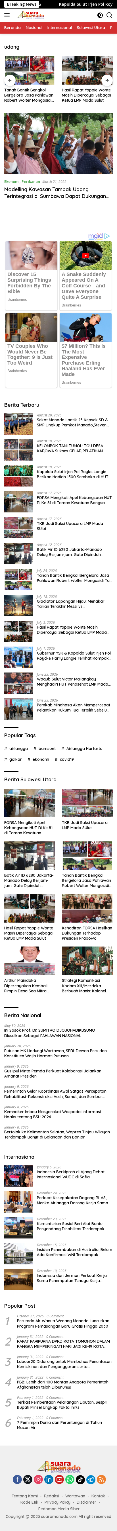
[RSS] (101, 1480)
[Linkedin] (48, 1480)
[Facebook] (17, 1480)
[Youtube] (59, 1480)
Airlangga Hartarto (84, 748)
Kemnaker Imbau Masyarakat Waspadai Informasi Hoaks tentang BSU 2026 (52, 1114)
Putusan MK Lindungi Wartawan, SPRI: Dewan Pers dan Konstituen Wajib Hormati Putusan (55, 1053)
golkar (15, 759)
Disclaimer (86, 1502)
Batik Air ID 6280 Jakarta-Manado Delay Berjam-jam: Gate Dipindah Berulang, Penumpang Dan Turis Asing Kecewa (73, 552)
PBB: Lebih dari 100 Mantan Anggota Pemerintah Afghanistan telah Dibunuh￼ (62, 1384)
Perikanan (31, 181)
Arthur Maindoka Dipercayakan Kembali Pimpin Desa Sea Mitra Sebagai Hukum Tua (25, 986)
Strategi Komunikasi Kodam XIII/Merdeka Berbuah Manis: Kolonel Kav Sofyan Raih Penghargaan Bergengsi (85, 986)
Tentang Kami (25, 1496)
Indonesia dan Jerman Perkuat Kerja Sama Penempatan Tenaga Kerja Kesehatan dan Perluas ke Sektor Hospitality (72, 1278)
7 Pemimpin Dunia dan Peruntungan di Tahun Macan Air (59, 1425)
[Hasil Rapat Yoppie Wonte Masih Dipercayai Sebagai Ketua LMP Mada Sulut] (87, 70)
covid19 (67, 759)
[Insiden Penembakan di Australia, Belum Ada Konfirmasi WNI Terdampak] (18, 1253)
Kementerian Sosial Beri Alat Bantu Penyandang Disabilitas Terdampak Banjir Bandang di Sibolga (71, 1226)
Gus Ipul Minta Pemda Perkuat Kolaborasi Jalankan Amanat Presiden (52, 1073)
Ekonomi (12, 181)
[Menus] (8, 15)
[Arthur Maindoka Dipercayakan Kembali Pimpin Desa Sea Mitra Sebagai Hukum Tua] (29, 961)
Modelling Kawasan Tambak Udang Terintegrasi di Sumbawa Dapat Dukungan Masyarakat (55, 196)
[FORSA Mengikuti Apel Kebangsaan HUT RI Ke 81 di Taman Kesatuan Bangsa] (18, 501)
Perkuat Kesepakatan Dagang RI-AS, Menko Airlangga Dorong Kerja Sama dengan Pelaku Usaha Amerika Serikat (73, 1200)
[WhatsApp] (69, 1480)
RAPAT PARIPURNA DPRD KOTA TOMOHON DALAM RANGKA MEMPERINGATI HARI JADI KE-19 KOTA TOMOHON (63, 1344)
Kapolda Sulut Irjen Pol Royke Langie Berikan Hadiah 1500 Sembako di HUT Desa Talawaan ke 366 (72, 474)
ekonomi (41, 759)
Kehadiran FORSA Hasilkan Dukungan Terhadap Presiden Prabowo (87, 933)
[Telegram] (90, 1479)
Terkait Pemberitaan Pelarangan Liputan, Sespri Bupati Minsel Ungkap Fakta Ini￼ (62, 1405)
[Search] (109, 15)
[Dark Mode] (100, 15)
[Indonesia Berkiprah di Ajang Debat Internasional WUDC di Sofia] (18, 1176)
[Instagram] (38, 1480)
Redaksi (51, 1496)
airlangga (18, 748)
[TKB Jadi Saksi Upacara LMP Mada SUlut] (18, 527)
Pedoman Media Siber (59, 1508)
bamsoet (47, 748)
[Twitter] (27, 1480)
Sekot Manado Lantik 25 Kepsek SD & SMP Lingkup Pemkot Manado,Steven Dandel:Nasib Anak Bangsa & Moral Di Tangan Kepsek (73, 422)
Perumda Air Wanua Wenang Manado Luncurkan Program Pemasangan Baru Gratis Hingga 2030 (63, 1323)
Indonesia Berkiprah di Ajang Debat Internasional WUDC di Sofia (71, 1174)
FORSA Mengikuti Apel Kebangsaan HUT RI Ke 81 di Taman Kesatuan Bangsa (74, 500)
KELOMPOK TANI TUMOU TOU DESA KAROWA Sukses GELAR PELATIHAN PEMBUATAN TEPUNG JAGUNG (70, 448)
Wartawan (75, 1496)
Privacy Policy (57, 1502)
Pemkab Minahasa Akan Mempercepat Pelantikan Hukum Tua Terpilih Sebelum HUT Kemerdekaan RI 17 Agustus (73, 707)
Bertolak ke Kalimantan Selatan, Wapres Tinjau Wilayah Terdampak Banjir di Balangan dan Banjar (57, 1134)
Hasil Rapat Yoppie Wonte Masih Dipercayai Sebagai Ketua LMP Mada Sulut (86, 95)
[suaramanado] (29, 15)
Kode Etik (29, 1502)
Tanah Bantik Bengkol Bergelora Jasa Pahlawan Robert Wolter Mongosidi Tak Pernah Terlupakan (28, 95)
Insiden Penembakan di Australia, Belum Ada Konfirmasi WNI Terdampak (74, 1252)
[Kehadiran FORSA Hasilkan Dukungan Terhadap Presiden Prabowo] (87, 908)
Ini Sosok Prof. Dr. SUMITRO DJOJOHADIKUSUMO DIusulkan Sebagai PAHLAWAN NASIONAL (49, 1033)
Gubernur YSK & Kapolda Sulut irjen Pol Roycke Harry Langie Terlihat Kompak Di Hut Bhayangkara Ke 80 (74, 656)
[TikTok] (80, 1479)
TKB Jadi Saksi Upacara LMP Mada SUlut (70, 526)
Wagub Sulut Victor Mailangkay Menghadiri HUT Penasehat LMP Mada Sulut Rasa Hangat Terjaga (72, 681)
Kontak (98, 1496)
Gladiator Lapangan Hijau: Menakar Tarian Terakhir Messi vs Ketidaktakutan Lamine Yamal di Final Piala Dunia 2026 (72, 604)
